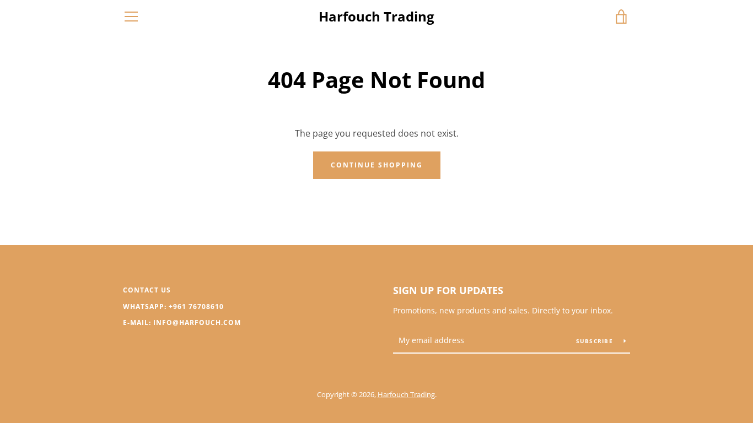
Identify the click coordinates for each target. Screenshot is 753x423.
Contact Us (147, 290)
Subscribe (596, 341)
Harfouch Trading (376, 17)
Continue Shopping (377, 165)
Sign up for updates (448, 290)
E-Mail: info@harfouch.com (182, 322)
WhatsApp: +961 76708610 (173, 306)
